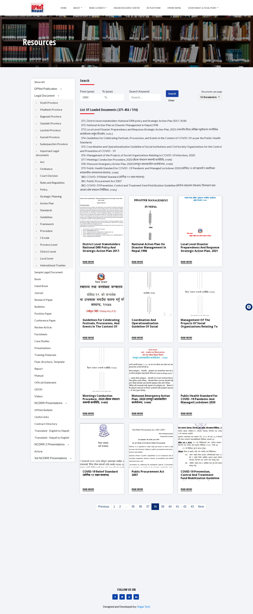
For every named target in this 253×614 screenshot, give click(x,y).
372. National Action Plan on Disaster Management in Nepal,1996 (119, 125)
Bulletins (39, 306)
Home (63, 7)
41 (177, 506)
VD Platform (153, 7)
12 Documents (209, 97)
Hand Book (41, 286)
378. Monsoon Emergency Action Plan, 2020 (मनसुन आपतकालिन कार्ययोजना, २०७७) (127, 163)
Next (201, 506)
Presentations (42, 348)
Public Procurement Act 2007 (148, 473)
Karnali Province (50, 137)
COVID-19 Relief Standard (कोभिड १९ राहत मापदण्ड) (100, 473)
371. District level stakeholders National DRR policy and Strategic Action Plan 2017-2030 (133, 120)
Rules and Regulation (52, 182)
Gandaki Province (50, 123)
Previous (103, 506)
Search (172, 93)
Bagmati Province (50, 116)
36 (140, 506)
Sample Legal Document (48, 272)
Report (38, 368)
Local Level (46, 258)
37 (147, 506)
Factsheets (40, 334)
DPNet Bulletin (43, 410)
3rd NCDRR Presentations (50, 458)
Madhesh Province (51, 109)
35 (133, 506)
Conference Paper (45, 320)
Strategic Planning (51, 196)
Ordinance (46, 168)
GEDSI (38, 389)
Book (37, 279)
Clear (171, 100)
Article (38, 451)
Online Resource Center (127, 7)
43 (192, 506)
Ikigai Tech (143, 606)
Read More (88, 261)
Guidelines (46, 217)
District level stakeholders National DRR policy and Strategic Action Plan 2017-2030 (101, 249)
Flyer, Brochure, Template (49, 361)
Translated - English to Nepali (51, 430)
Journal (38, 292)
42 (184, 506)
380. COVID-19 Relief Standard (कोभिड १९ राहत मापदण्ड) (112, 176)
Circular (45, 237)
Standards (46, 210)
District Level (48, 251)
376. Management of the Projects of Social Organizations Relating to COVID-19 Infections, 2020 (138, 155)
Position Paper (43, 313)
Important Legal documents (47, 153)
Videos (38, 396)
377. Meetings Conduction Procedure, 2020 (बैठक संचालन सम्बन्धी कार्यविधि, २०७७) (126, 159)
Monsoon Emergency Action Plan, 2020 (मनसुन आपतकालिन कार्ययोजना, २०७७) (151, 399)
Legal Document (44, 95)
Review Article (43, 327)
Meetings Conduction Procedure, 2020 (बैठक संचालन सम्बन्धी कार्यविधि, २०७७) (101, 399)
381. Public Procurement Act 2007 (101, 181)
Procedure (46, 230)
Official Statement (45, 382)
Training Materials (45, 354)
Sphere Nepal (174, 7)
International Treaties (53, 265)
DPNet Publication (45, 88)
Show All (39, 82)
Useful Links (41, 416)
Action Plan (47, 203)
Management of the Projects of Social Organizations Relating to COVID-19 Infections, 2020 (199, 325)
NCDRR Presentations (48, 403)
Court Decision (49, 175)
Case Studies (41, 341)
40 (170, 506)
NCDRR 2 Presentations (49, 444)
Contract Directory (45, 423)
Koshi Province (49, 102)
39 (162, 506)
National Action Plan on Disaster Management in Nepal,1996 (149, 247)
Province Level (48, 244)
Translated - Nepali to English (51, 437)
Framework (47, 224)
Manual (38, 375)
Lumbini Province (50, 130)
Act (42, 161)
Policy (44, 189)
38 (155, 506)
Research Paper (43, 299)
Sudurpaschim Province (54, 144)
